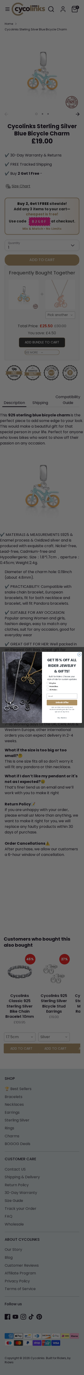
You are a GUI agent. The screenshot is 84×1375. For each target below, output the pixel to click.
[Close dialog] (79, 654)
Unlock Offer (62, 702)
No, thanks (62, 718)
